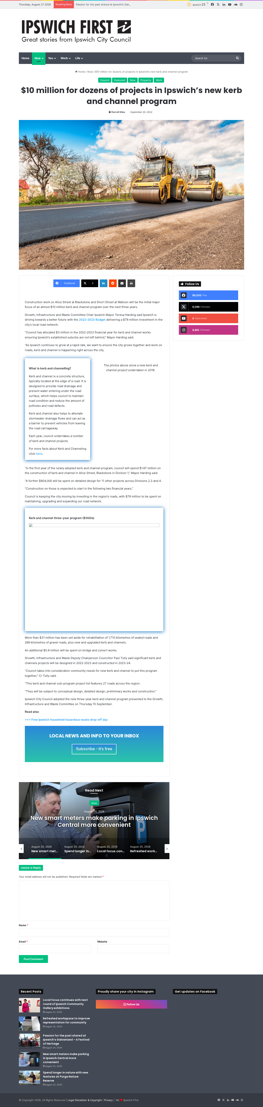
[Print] (131, 283)
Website (102, 941)
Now (38, 58)
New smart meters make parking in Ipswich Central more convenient (94, 821)
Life (77, 58)
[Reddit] (113, 283)
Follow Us (132, 1004)
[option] (94, 820)
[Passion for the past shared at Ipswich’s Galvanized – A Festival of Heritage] (29, 1041)
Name (23, 925)
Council (104, 80)
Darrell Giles (118, 112)
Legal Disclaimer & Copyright (85, 1100)
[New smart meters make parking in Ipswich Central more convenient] (29, 1059)
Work (64, 58)
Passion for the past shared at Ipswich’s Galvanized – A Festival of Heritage (121, 4)
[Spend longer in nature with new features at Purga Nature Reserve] (29, 1078)
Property (146, 80)
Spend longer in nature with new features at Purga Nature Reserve (65, 1077)
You (50, 58)
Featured (119, 80)
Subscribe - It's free (94, 748)
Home (25, 58)
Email (23, 941)
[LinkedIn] (103, 283)
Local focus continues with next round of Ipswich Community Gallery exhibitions (65, 1004)
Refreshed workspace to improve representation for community (66, 1020)
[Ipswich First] (77, 30)
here (39, 453)
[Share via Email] (122, 283)
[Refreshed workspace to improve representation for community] (29, 1023)
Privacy (108, 1100)
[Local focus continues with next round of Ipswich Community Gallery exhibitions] (29, 1005)
